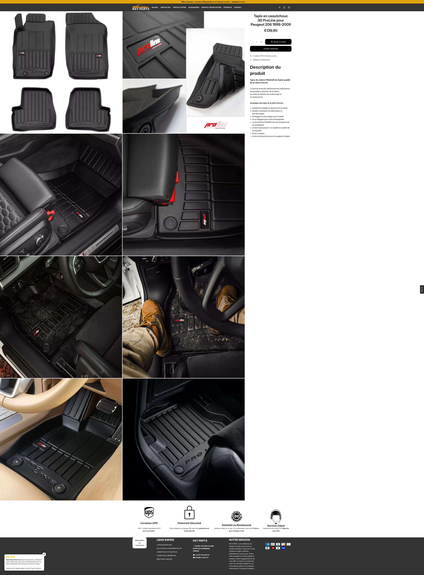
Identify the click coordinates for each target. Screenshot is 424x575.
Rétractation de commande (139, 542)
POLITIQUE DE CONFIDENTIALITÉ (169, 548)
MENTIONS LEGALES (164, 559)
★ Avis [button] (422, 289)
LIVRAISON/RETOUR (164, 545)
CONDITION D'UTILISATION (167, 552)
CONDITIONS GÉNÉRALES (166, 555)
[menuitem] (155, 7)
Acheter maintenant (271, 49)
